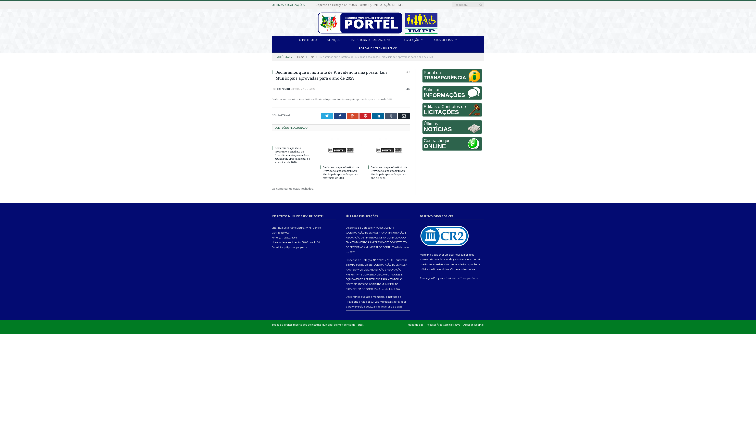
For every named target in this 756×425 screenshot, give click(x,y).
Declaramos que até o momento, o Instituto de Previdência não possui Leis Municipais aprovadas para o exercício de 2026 (292, 155)
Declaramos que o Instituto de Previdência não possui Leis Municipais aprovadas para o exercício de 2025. (341, 172)
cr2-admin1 (283, 88)
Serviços (333, 40)
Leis (408, 88)
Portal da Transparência (378, 48)
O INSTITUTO (308, 40)
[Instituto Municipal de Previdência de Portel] (378, 22)
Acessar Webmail (473, 324)
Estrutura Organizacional (371, 40)
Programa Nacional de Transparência (455, 278)
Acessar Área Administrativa (443, 324)
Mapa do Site (415, 324)
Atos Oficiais (443, 40)
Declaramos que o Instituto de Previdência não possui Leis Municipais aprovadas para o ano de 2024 (389, 172)
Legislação (411, 40)
